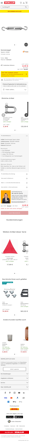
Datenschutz (22, 426)
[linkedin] (24, 393)
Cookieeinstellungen (9, 429)
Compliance (6, 426)
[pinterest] (10, 393)
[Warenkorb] (26, 2)
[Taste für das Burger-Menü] (2, 3)
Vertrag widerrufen (22, 440)
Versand (26, 69)
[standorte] (21, 3)
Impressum (12, 426)
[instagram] (14, 393)
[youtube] (19, 393)
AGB (17, 426)
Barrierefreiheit (19, 429)
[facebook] (5, 393)
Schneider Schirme (5, 54)
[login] (24, 3)
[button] (14, 89)
